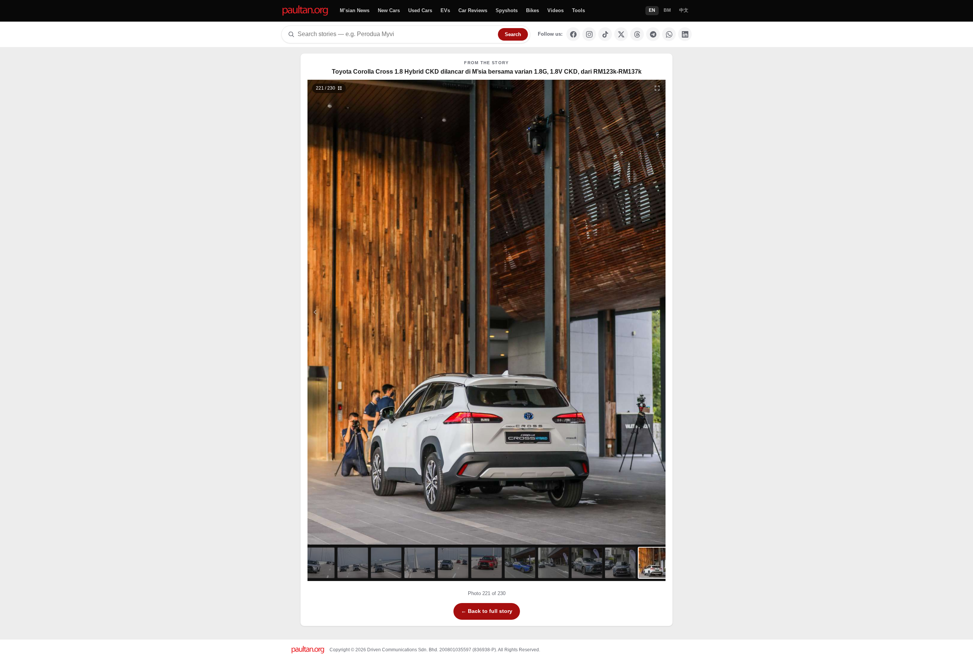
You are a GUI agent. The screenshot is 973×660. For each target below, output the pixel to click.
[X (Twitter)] (621, 34)
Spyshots (507, 10)
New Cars (389, 10)
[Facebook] (573, 34)
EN (652, 10)
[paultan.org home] (305, 11)
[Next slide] (621, 312)
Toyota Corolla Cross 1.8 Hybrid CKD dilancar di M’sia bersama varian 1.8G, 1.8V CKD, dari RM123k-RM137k (487, 71)
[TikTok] (605, 34)
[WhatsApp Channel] (669, 34)
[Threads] (637, 34)
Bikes (532, 10)
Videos (555, 10)
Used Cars (420, 10)
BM (667, 10)
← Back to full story (486, 611)
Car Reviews (472, 10)
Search (513, 34)
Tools (578, 10)
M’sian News (354, 10)
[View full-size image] (657, 88)
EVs (445, 10)
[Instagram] (589, 34)
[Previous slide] (352, 312)
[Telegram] (653, 34)
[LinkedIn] (685, 34)
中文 (683, 10)
